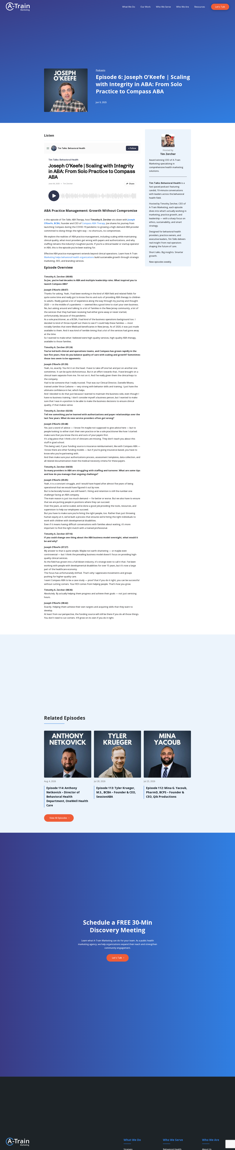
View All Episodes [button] (58, 817)
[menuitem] (128, 6)
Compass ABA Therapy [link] (93, 223)
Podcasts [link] (100, 70)
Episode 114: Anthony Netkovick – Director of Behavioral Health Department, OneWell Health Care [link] (67, 796)
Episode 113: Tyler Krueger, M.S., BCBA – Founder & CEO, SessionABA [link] (116, 792)
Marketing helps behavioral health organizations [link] (69, 257)
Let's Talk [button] (117, 957)
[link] (18, 6)
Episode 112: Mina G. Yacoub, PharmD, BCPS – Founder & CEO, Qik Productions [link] (166, 792)
